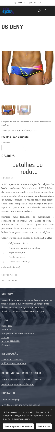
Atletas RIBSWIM (10, 341)
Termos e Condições (12, 359)
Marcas (5, 337)
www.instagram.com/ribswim (17, 384)
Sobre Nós (6, 325)
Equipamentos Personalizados (17, 333)
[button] (39, 10)
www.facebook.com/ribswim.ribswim (21, 378)
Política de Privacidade (13, 363)
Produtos (6, 329)
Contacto (6, 345)
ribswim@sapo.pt (10, 399)
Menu (51, 11)
